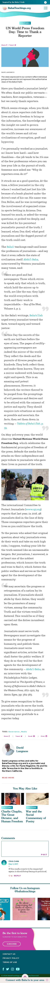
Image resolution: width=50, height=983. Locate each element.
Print (43, 736)
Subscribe (12, 944)
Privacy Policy (11, 958)
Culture (25, 23)
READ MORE (8, 777)
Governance (14, 731)
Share (3, 45)
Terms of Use (10, 962)
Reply (17, 875)
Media (24, 731)
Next (47, 909)
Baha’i (10, 246)
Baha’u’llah (36, 315)
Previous (2, 909)
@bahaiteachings (25, 891)
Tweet (11, 45)
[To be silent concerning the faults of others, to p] (25, 909)
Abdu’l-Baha (30, 259)
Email (30, 736)
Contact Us (9, 954)
